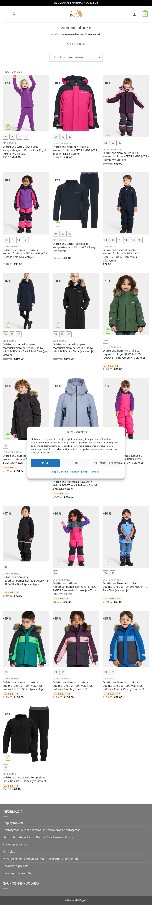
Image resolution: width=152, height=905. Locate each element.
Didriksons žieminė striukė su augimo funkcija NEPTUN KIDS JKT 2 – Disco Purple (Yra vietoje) (26, 253)
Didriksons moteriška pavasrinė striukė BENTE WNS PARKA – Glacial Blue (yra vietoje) (75, 485)
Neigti (76, 463)
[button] (5, 13)
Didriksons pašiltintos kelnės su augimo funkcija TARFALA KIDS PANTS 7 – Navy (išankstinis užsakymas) (122, 255)
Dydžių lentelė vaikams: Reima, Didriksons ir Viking (38, 837)
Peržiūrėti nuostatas (107, 463)
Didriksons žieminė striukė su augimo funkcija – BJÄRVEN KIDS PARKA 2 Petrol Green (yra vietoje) (23, 686)
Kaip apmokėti (13, 823)
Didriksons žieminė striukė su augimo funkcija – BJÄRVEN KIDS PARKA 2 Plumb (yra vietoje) (73, 686)
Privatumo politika (79, 471)
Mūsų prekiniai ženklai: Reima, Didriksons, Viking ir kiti (40, 859)
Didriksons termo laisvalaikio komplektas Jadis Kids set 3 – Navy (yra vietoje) (74, 247)
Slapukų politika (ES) (17, 873)
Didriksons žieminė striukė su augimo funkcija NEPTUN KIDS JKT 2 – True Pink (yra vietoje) (76, 150)
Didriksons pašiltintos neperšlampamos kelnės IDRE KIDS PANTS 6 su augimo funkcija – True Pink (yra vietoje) (74, 589)
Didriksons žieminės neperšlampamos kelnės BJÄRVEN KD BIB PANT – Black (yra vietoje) (26, 580)
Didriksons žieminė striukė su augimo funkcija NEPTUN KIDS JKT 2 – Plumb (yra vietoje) (126, 156)
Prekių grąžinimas (15, 844)
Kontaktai (95, 471)
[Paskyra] (134, 14)
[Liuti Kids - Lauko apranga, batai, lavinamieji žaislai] (76, 14)
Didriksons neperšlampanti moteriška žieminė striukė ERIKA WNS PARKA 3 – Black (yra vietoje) (73, 348)
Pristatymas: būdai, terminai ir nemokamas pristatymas (41, 830)
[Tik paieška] (14, 14)
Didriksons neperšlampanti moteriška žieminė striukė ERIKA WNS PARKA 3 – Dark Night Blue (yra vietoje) (25, 350)
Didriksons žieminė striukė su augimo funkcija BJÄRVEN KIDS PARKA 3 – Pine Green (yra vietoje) (124, 354)
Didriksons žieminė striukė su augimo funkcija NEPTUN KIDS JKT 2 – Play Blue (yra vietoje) (126, 587)
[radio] (5, 136)
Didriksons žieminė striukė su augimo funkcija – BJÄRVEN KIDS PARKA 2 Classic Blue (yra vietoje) (123, 686)
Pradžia (54, 34)
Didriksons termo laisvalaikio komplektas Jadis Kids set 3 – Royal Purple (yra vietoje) (24, 150)
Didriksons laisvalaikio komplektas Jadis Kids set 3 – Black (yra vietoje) (24, 779)
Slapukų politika (60, 471)
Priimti (45, 463)
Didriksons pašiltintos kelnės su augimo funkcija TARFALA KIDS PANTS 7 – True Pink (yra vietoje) (123, 459)
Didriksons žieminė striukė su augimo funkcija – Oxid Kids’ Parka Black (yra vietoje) (24, 459)
